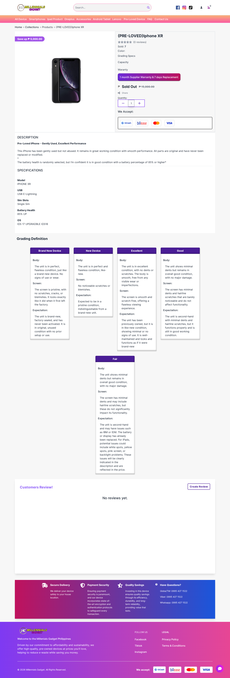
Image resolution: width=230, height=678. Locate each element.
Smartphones (37, 19)
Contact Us (161, 19)
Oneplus (69, 19)
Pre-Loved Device (134, 19)
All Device (21, 19)
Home (18, 27)
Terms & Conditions (173, 645)
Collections (32, 27)
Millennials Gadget (35, 669)
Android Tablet (101, 19)
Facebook (140, 639)
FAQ (149, 19)
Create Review (199, 486)
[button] (201, 7)
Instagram (141, 651)
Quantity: (122, 97)
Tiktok (138, 645)
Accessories (83, 19)
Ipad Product (55, 19)
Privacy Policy (170, 639)
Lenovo (116, 19)
